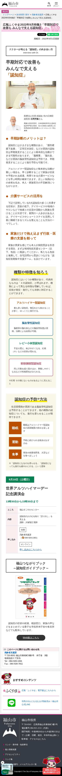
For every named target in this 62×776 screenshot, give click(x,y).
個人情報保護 (10, 749)
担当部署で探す (23, 15)
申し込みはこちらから (31, 549)
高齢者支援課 (37, 15)
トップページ (8, 15)
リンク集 (9, 759)
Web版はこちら (31, 637)
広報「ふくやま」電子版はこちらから (39, 690)
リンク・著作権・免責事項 (16, 745)
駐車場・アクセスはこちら (34, 739)
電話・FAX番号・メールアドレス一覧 (21, 764)
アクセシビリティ (12, 754)
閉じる (2, 762)
